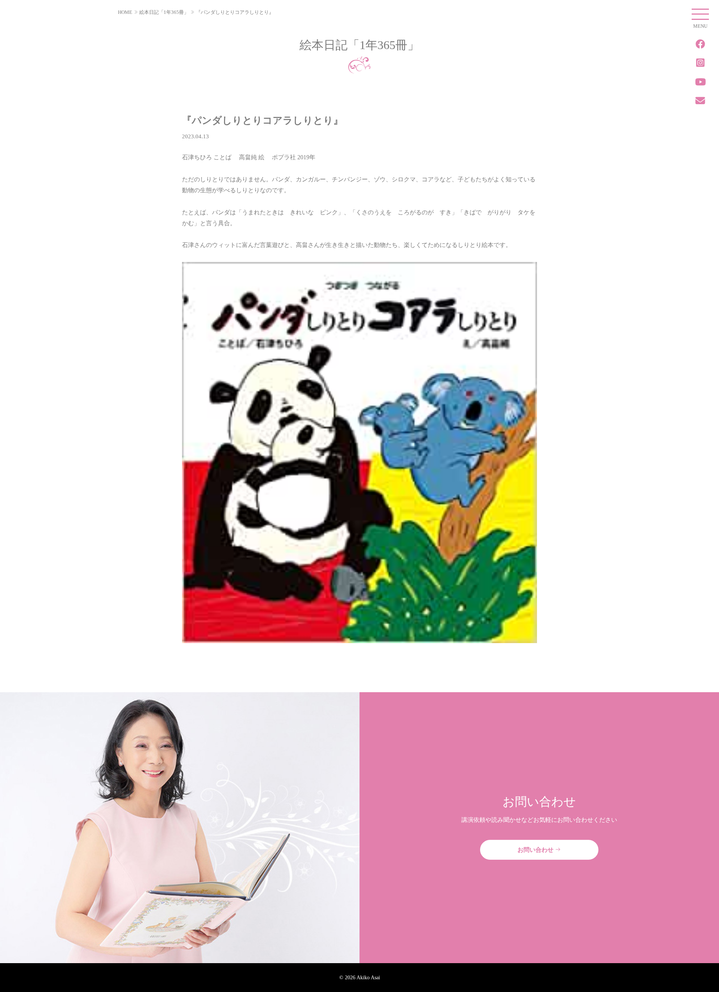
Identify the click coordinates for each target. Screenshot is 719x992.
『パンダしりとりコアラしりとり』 (235, 12)
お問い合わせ (536, 850)
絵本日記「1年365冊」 (164, 12)
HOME (125, 12)
